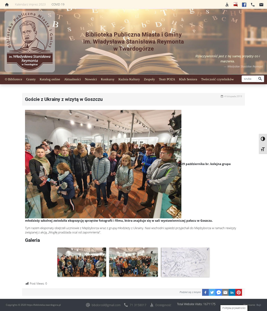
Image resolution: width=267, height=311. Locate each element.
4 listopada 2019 (233, 96)
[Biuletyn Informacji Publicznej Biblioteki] (235, 4)
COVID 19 (58, 4)
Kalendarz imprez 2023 (30, 4)
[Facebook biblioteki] (244, 4)
